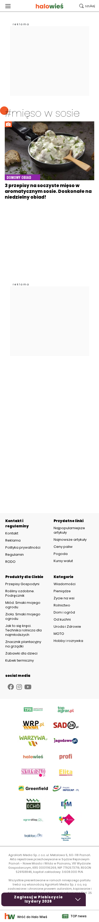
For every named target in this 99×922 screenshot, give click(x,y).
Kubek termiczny (20, 660)
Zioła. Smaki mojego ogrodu (22, 616)
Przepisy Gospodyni (22, 583)
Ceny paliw (63, 546)
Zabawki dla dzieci (21, 653)
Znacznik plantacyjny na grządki (23, 644)
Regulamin (14, 554)
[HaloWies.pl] (49, 6)
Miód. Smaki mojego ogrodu (22, 605)
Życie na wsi (64, 598)
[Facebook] (11, 687)
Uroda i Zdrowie (67, 626)
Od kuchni (62, 619)
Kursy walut (63, 560)
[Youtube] (27, 687)
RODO (10, 561)
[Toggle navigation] (8, 6)
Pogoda (61, 553)
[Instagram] (19, 687)
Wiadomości (65, 583)
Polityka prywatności (22, 547)
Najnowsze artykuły (70, 539)
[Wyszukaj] (87, 6)
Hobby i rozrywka (68, 640)
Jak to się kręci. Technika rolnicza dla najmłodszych (23, 630)
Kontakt (11, 533)
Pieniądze (62, 591)
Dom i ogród (64, 612)
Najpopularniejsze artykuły (69, 530)
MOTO (59, 633)
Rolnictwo (62, 605)
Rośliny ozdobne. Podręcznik (20, 593)
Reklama (13, 540)
